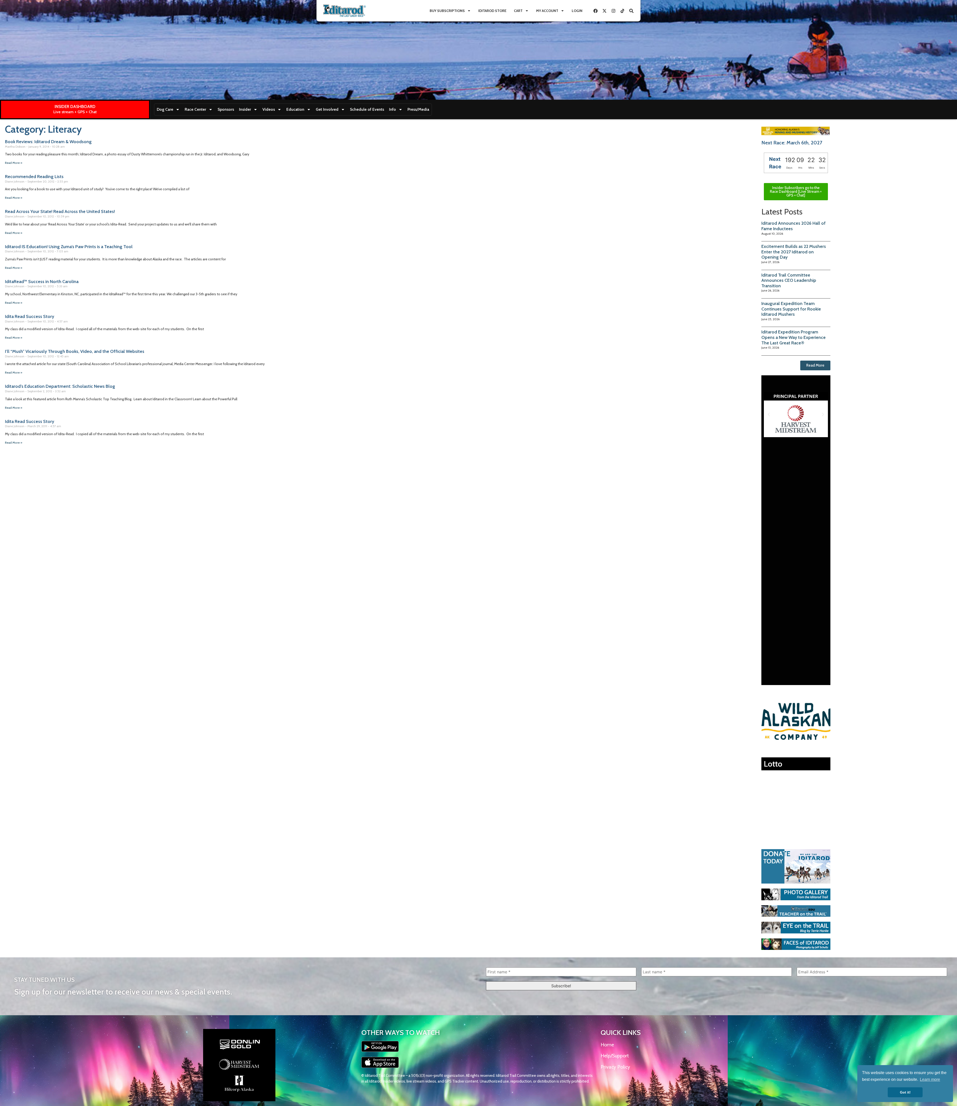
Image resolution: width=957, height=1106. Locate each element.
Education (295, 109)
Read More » (13, 163)
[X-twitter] (604, 10)
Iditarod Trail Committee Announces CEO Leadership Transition (788, 280)
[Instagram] (613, 10)
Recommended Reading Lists (34, 176)
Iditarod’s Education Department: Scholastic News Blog (60, 386)
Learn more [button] (930, 1079)
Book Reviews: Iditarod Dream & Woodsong (48, 141)
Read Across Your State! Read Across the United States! (60, 211)
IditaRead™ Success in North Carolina (42, 281)
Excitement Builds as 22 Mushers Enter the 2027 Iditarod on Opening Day (793, 252)
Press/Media (418, 109)
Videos (268, 109)
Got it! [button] (905, 1092)
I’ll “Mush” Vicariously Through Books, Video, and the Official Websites (74, 351)
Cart (518, 10)
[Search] (631, 10)
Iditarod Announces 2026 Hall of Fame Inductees (793, 225)
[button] (768, 414)
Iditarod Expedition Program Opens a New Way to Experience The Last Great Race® (793, 337)
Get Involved (327, 109)
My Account (547, 10)
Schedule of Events (367, 109)
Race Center (195, 109)
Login (577, 10)
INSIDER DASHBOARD (75, 106)
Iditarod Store (492, 10)
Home (607, 1045)
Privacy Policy (615, 1067)
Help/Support (615, 1056)
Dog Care (165, 109)
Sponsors (226, 109)
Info (392, 109)
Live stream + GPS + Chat (75, 111)
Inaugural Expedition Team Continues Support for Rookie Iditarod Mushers (791, 309)
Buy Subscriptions (447, 10)
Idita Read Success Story (29, 316)
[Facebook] (595, 10)
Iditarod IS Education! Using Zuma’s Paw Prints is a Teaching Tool (69, 246)
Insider (245, 109)
